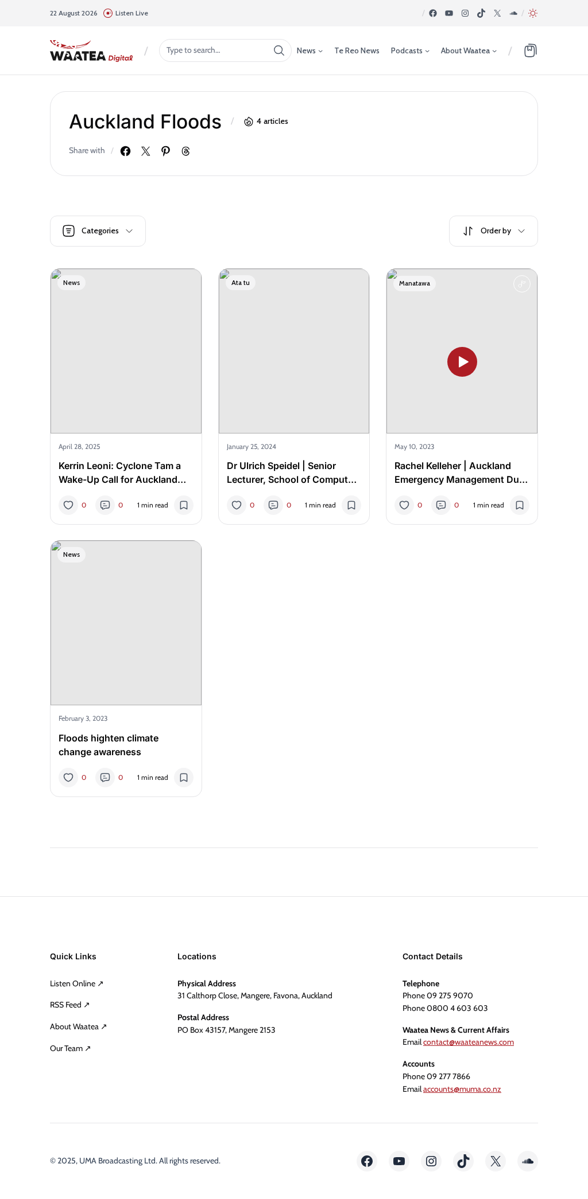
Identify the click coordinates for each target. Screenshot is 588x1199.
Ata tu (240, 282)
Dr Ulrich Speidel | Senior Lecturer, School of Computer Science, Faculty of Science (292, 473)
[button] (533, 13)
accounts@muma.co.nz (462, 1089)
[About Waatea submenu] (494, 50)
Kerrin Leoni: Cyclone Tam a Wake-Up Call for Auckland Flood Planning (120, 473)
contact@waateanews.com (468, 1042)
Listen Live (131, 13)
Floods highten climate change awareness (108, 744)
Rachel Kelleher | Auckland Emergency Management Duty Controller (461, 473)
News (71, 282)
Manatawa (414, 283)
